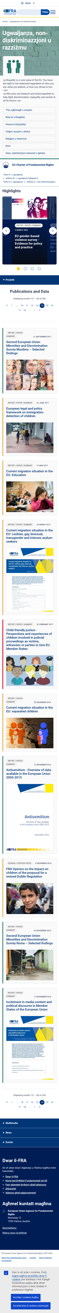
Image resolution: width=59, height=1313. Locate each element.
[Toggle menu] (53, 12)
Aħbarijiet (10, 1188)
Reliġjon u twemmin (16, 138)
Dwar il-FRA (11, 1176)
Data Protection (45, 1258)
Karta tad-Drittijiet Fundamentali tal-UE (26, 1180)
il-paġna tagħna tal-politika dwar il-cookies (29, 1276)
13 (37, 305)
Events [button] (9, 1142)
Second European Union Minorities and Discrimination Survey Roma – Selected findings (29, 939)
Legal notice (21, 1258)
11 (27, 305)
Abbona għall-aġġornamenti (20, 1192)
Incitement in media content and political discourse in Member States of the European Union (29, 1005)
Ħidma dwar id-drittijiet (14, 1232)
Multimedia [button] (12, 1123)
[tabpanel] (29, 230)
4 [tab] (39, 268)
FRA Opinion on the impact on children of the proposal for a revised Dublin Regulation (27, 872)
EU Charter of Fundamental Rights (33, 164)
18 (24, 310)
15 (47, 305)
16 (52, 305)
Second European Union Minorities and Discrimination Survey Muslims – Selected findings (27, 347)
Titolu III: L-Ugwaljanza (13, 175)
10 (22, 305)
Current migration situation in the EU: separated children (29, 709)
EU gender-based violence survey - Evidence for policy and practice (28, 241)
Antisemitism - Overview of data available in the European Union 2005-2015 (28, 773)
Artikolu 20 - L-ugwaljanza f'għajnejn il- (22, 178)
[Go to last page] (39, 310)
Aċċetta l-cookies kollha (25, 1297)
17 (19, 310)
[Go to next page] (34, 310)
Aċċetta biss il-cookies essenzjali (30, 1305)
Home (5, 21)
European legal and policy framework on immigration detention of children (24, 412)
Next (53, 231)
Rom (8, 146)
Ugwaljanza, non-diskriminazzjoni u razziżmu (28, 21)
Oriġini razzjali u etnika (18, 131)
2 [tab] (25, 268)
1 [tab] (18, 268)
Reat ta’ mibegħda (15, 117)
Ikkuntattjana (9, 1228)
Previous (6, 231)
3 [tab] (32, 268)
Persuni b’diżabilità (16, 124)
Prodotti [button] (10, 279)
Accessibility (7, 1261)
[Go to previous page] (12, 305)
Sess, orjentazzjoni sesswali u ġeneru (25, 153)
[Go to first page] (7, 305)
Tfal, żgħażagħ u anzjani (19, 110)
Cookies (32, 1258)
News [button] (9, 1132)
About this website (9, 1258)
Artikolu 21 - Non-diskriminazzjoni (41, 182)
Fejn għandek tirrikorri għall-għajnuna (25, 1184)
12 (32, 305)
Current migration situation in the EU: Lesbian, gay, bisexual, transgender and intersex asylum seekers (29, 536)
